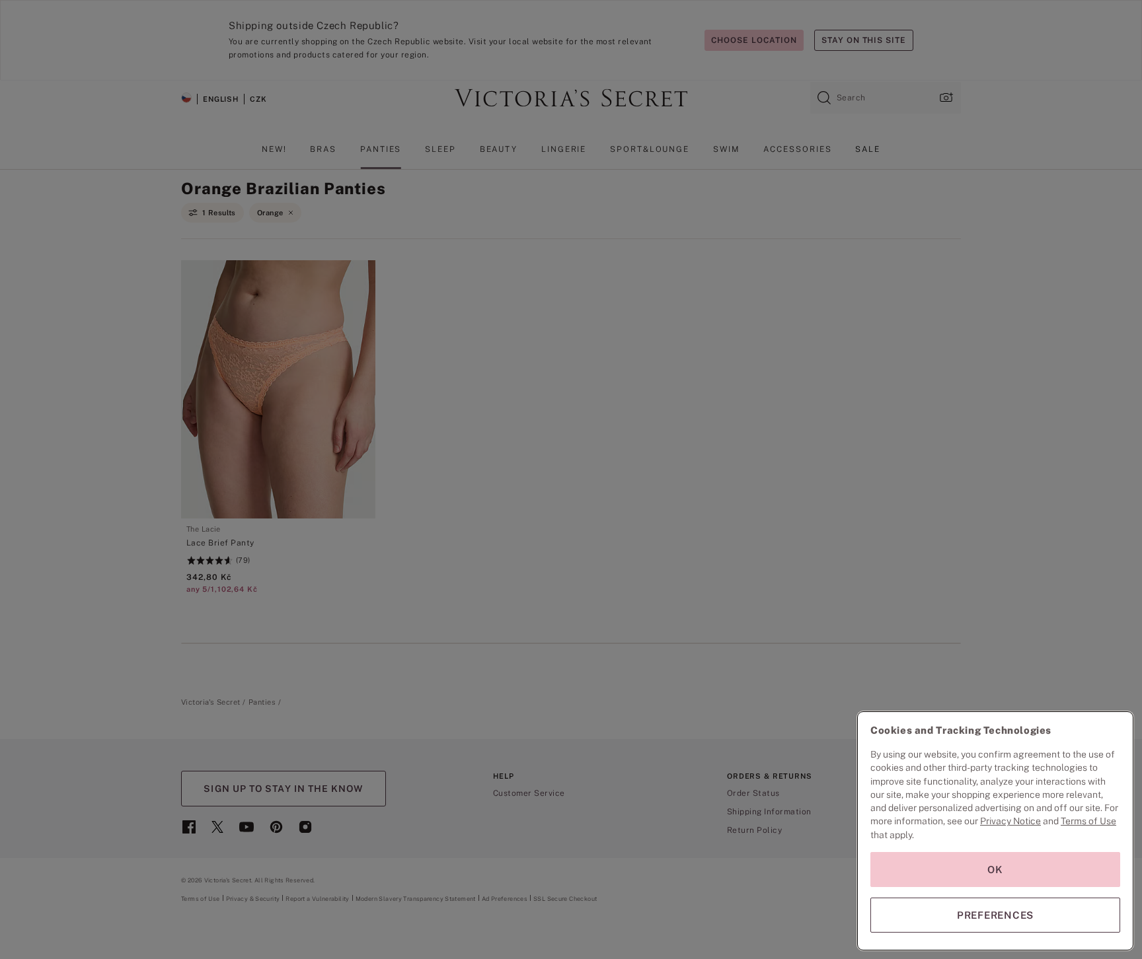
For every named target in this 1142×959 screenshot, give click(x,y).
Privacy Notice (1010, 821)
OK (995, 869)
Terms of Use (1088, 821)
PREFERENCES (995, 915)
